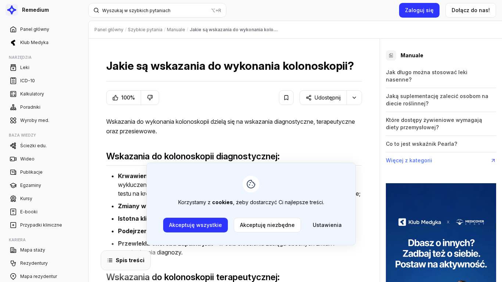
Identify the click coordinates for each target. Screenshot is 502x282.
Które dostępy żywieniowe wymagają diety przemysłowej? (434, 123)
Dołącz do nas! (471, 10)
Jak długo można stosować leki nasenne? (426, 76)
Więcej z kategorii (409, 160)
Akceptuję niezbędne (267, 225)
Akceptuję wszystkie (195, 225)
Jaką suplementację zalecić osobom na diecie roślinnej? (437, 99)
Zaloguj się (419, 10)
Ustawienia (327, 225)
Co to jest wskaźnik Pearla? (421, 144)
